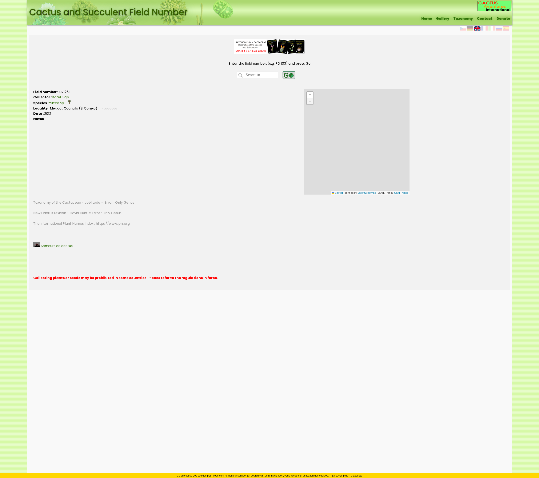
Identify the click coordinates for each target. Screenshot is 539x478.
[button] (310, 95)
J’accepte (356, 475)
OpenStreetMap (367, 192)
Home (426, 18)
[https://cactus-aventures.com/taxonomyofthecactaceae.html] (269, 53)
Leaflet (338, 192)
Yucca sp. (58, 103)
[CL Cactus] (494, 3)
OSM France (401, 192)
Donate (503, 18)
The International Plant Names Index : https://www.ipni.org (81, 223)
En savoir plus (340, 475)
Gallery (442, 18)
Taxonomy (463, 18)
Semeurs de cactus (56, 245)
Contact (484, 18)
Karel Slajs (60, 97)
